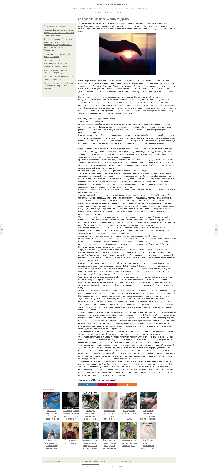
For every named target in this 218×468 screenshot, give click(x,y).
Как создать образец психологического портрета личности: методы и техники (55, 63)
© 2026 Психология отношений (51, 461)
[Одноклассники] (127, 384)
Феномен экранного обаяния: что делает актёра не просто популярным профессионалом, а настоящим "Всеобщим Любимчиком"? (58, 44)
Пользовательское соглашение (97, 461)
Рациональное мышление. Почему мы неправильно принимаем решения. (58, 85)
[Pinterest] (107, 384)
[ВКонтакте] (88, 384)
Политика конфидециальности (90, 464)
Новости (108, 12)
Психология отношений (108, 4)
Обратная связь (126, 461)
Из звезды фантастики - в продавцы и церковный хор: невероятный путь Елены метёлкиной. (59, 32)
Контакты (85, 461)
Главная (98, 12)
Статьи (117, 12)
